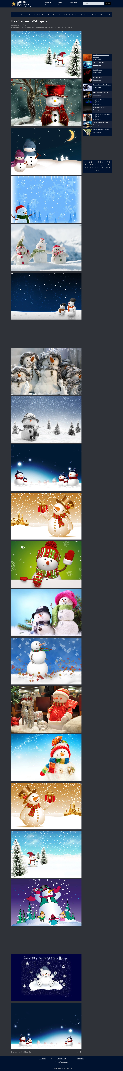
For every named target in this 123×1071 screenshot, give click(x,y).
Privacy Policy (61, 1058)
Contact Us (80, 1058)
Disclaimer (73, 3)
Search (108, 4)
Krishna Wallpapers (61, 1062)
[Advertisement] (46, 333)
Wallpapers (14, 25)
